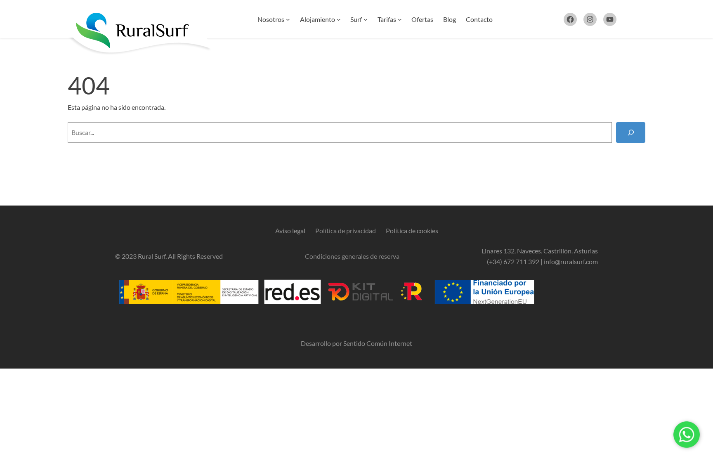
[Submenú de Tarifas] (400, 19)
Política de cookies (412, 230)
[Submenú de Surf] (366, 19)
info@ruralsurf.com (571, 261)
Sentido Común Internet (377, 343)
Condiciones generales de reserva (352, 256)
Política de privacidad (345, 230)
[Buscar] (630, 132)
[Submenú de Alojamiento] (339, 19)
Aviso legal (290, 230)
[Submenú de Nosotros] (288, 19)
